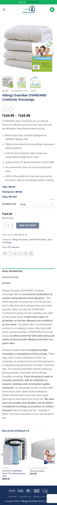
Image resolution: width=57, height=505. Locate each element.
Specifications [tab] (10, 277)
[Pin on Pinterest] (26, 253)
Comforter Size (9, 204)
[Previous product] (10, 109)
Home (5, 91)
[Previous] (7, 47)
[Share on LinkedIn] (31, 253)
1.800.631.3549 (32, 2)
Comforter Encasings (38, 239)
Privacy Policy (41, 497)
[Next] (50, 47)
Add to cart (27, 225)
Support (12, 497)
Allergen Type (19, 91)
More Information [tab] (12, 271)
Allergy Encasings (20, 239)
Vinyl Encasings (37, 471)
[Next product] (4, 109)
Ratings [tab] (6, 283)
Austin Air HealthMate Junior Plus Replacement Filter (13, 473)
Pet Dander (7, 242)
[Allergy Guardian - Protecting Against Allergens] (28, 9)
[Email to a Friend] (20, 253)
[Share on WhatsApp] (4, 253)
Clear (52, 199)
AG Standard (13, 247)
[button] (4, 9)
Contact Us (25, 497)
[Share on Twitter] (15, 253)
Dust (33, 91)
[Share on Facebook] (10, 253)
